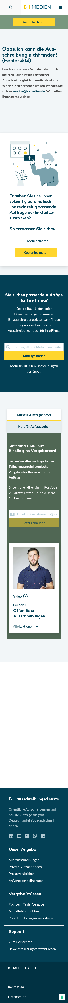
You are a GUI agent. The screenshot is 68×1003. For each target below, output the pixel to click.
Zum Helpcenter (20, 942)
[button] (34, 345)
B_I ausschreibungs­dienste (34, 799)
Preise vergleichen (21, 874)
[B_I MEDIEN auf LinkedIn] (11, 837)
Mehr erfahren (37, 241)
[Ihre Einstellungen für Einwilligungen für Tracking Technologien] (62, 997)
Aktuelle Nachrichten (24, 911)
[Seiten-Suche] (10, 7)
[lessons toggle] (56, 640)
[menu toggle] (60, 7)
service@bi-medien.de (29, 91)
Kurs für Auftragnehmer (34, 415)
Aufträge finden (34, 356)
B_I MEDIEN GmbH (22, 968)
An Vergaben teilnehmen (26, 880)
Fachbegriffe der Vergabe (26, 904)
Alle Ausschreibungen (24, 860)
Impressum (16, 987)
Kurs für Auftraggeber (34, 426)
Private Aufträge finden (25, 867)
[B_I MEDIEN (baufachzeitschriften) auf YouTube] (19, 837)
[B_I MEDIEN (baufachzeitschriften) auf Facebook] (43, 837)
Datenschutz (17, 997)
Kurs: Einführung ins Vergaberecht (33, 918)
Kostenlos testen (34, 22)
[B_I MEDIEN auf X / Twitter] (27, 837)
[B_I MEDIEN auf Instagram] (35, 837)
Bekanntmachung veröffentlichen (32, 949)
